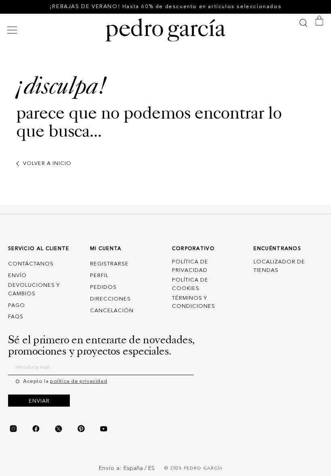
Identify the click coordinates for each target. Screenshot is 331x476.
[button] (13, 30)
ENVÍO (17, 275)
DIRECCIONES (110, 299)
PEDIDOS (103, 287)
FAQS (15, 316)
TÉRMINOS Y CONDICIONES (193, 302)
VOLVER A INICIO (47, 163)
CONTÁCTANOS (31, 264)
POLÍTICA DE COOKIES (190, 284)
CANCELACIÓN (112, 310)
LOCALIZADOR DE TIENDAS (279, 266)
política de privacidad (78, 381)
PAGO (16, 305)
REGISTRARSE (109, 264)
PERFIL (99, 275)
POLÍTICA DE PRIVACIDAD (190, 266)
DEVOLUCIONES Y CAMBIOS (34, 289)
